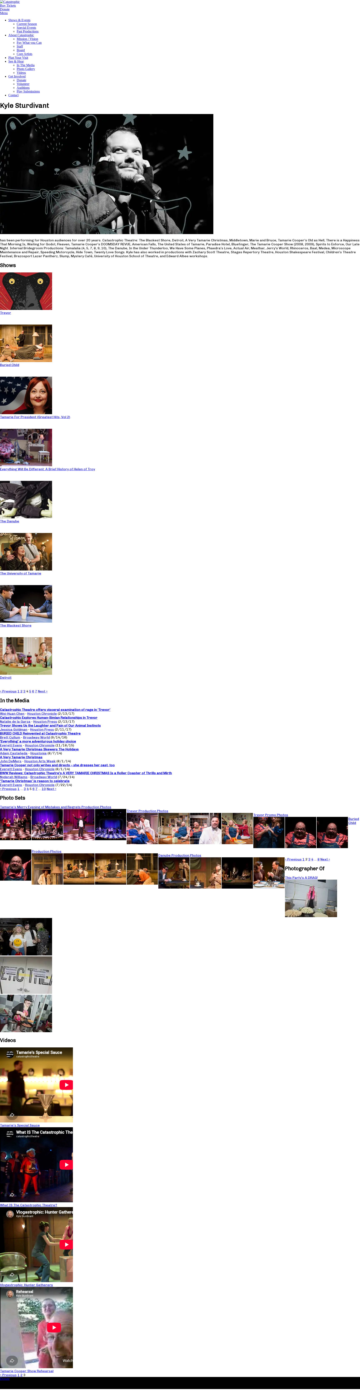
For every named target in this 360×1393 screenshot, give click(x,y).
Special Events (26, 27)
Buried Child (9, 365)
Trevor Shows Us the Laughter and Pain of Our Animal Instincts (50, 725)
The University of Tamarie (20, 573)
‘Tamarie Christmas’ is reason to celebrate (35, 781)
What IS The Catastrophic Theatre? (28, 1205)
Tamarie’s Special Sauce (20, 1125)
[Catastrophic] (10, 2)
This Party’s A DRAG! (301, 878)
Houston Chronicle (42, 714)
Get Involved (17, 76)
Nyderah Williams (14, 777)
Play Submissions (28, 91)
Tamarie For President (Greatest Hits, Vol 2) (35, 417)
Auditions (23, 87)
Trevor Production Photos (147, 811)
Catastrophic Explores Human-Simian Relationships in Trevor (49, 718)
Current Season (27, 24)
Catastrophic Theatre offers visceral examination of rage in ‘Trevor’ (55, 710)
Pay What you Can (29, 42)
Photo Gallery (26, 69)
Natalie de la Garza (15, 721)
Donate (21, 80)
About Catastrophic (21, 35)
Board (21, 50)
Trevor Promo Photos (270, 815)
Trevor (5, 313)
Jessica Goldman (13, 729)
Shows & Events (19, 20)
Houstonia (38, 753)
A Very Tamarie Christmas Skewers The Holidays (39, 749)
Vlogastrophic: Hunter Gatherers (26, 1285)
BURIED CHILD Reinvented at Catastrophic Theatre (40, 733)
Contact (13, 95)
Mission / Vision (27, 39)
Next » (43, 691)
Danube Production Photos (179, 855)
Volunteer (23, 84)
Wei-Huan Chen (12, 714)
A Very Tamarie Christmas (21, 757)
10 (44, 789)
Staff (20, 46)
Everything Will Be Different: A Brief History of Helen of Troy (47, 469)
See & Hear (16, 61)
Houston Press (45, 721)
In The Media (26, 65)
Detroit (5, 678)
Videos (21, 72)
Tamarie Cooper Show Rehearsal (27, 1371)
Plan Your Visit (18, 57)
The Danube (9, 521)
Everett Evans (11, 745)
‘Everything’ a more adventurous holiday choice (38, 741)
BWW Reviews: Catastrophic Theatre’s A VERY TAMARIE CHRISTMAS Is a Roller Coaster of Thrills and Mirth (86, 773)
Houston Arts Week (40, 761)
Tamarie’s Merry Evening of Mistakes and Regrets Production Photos (55, 807)
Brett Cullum (10, 737)
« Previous (8, 691)
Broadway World (36, 737)
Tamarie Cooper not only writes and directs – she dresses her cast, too (57, 765)
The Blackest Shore (15, 625)
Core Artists (24, 54)
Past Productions (28, 31)
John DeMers (10, 761)
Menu (4, 13)
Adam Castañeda (14, 753)
